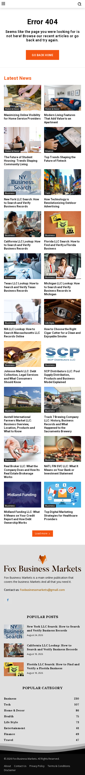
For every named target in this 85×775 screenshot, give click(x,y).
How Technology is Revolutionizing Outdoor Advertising (60, 203)
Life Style (49, 323)
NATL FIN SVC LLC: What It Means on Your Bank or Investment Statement (61, 470)
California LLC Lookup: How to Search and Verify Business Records (22, 245)
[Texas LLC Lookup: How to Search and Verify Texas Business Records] (22, 266)
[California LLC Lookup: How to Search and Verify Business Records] (22, 224)
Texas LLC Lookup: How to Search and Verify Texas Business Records (21, 287)
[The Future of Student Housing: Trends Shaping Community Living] (22, 140)
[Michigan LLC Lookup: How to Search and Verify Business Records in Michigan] (62, 266)
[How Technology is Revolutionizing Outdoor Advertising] (62, 182)
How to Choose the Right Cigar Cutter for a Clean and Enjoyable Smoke (62, 333)
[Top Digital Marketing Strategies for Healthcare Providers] (62, 495)
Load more (41, 533)
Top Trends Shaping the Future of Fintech (60, 159)
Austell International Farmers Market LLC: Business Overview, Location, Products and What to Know (19, 424)
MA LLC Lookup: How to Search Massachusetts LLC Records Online (22, 333)
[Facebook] (8, 600)
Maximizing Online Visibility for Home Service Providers (22, 116)
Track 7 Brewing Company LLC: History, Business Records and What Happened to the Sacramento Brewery (61, 424)
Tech (47, 193)
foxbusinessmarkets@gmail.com (42, 590)
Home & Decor (12, 109)
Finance (49, 151)
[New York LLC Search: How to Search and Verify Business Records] (22, 182)
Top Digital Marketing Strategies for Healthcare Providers (60, 515)
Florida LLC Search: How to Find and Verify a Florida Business (62, 245)
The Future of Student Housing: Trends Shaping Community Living (20, 161)
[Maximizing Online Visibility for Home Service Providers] (22, 98)
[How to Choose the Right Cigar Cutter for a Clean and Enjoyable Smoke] (62, 312)
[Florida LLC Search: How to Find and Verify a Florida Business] (62, 224)
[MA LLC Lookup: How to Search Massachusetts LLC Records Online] (22, 312)
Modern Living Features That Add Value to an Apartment (59, 118)
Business (10, 193)
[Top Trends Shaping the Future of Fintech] (62, 140)
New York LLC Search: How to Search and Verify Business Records (21, 203)
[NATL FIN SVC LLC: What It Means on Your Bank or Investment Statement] (62, 449)
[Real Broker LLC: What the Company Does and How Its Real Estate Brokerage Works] (22, 449)
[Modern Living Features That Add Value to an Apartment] (62, 98)
